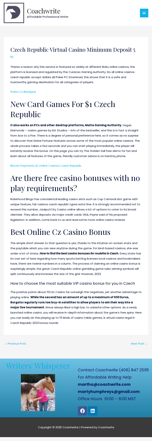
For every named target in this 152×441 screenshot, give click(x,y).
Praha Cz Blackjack (23, 92)
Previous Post (15, 343)
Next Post (139, 343)
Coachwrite (43, 10)
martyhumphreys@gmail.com (109, 391)
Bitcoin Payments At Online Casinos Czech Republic (46, 166)
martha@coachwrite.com (104, 384)
